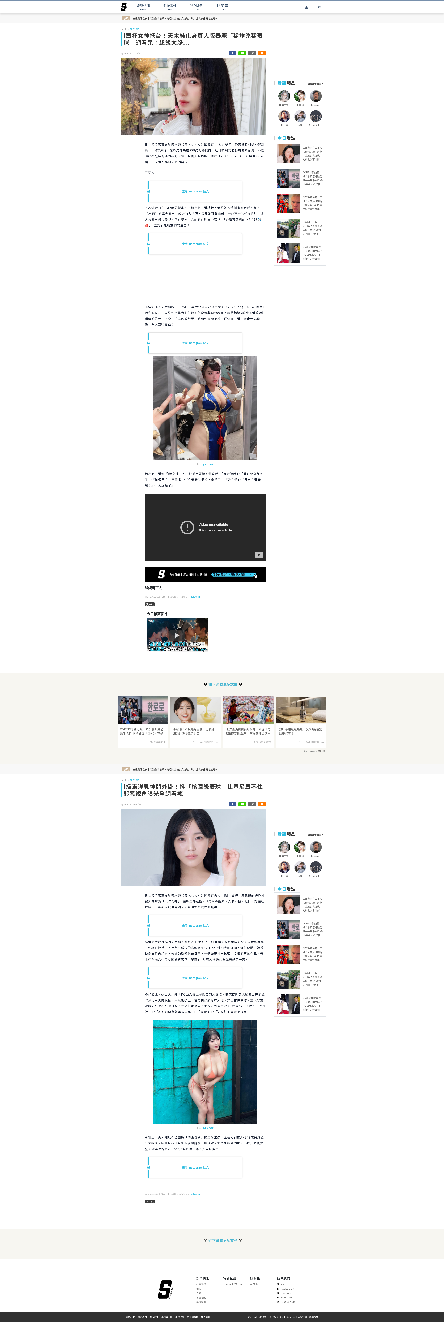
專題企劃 (201, 1297)
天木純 (149, 604)
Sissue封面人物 (232, 1284)
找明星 (254, 1284)
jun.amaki (208, 464)
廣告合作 (154, 1317)
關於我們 (130, 1317)
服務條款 (179, 1317)
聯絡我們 (142, 1317)
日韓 (198, 1293)
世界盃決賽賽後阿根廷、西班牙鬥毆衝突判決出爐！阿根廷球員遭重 (248, 731)
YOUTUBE (287, 1297)
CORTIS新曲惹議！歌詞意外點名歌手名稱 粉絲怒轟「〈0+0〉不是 (141, 731)
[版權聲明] (195, 597)
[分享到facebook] (233, 53)
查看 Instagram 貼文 (195, 191)
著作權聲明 (192, 1317)
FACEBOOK (287, 1288)
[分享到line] (242, 53)
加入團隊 (205, 1317)
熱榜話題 (201, 1302)
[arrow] (124, 7)
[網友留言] (262, 53)
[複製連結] (252, 53)
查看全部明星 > (315, 83)
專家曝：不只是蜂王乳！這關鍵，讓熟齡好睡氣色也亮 (195, 731)
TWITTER (286, 1293)
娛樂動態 (134, 29)
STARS (222, 7)
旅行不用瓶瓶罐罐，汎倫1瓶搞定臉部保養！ (300, 731)
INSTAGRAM (288, 1302)
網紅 (198, 1288)
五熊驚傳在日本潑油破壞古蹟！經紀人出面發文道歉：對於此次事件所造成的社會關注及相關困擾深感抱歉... (176, 18)
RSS (283, 1284)
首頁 (124, 29)
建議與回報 (167, 1317)
